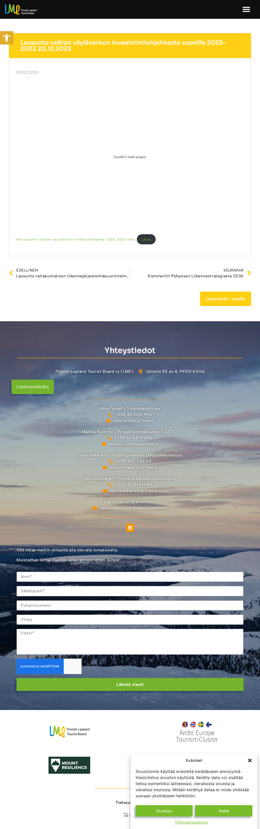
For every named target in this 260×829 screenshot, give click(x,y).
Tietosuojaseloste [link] (191, 822)
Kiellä (224, 811)
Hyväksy (164, 811)
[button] (249, 760)
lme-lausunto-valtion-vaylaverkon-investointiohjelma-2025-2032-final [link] (75, 239)
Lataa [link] (146, 239)
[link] (6, 37)
